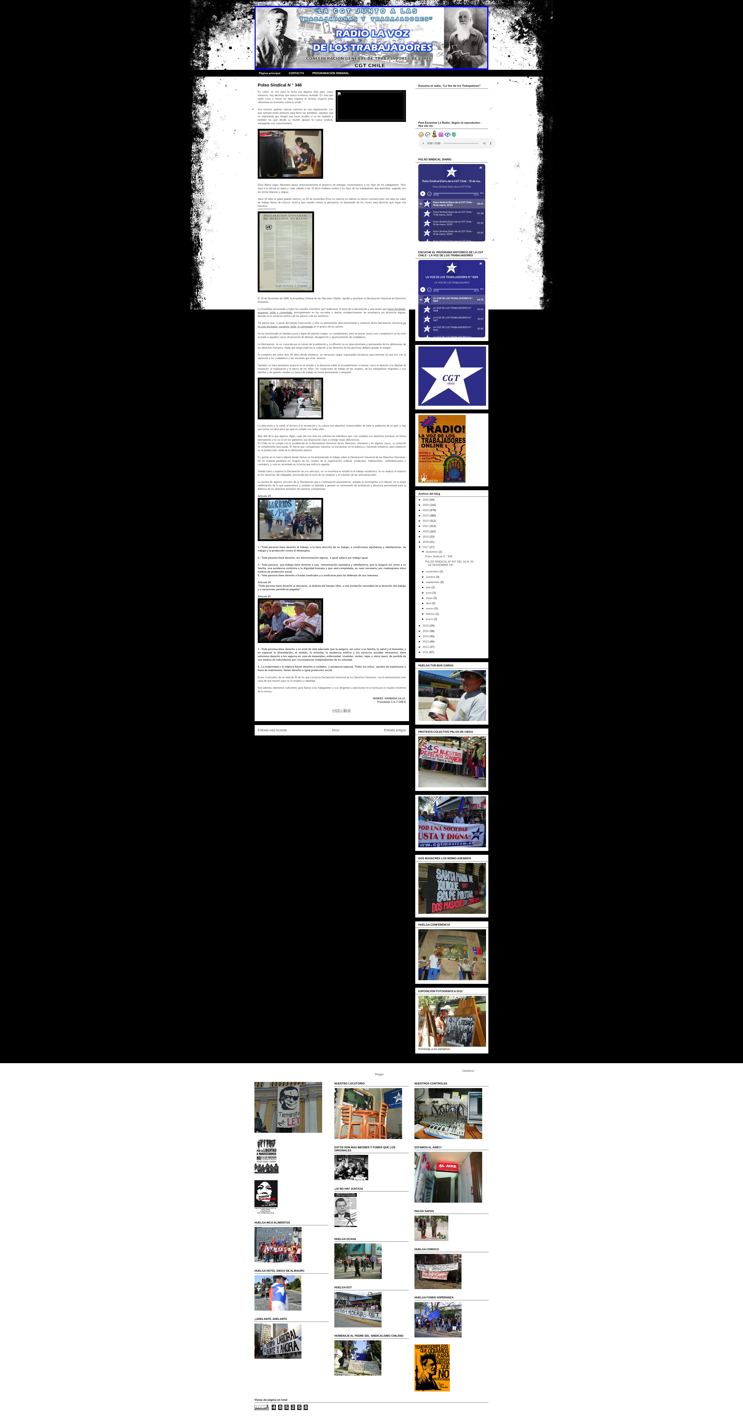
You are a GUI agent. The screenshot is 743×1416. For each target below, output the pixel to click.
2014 (426, 636)
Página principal (269, 73)
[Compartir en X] (341, 711)
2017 (426, 547)
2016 (426, 625)
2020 (426, 531)
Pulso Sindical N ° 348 (438, 556)
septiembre (433, 582)
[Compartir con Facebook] (345, 711)
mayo (429, 597)
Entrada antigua (395, 730)
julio (428, 587)
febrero (431, 613)
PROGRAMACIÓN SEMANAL (330, 73)
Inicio (335, 730)
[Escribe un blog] (338, 711)
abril (429, 603)
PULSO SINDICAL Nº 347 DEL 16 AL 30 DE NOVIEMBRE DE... (449, 563)
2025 (426, 504)
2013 (426, 641)
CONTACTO (296, 73)
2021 (426, 526)
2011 (426, 652)
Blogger (379, 1074)
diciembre (432, 551)
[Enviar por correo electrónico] (334, 711)
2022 (426, 520)
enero (430, 619)
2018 (426, 541)
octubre (431, 576)
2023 (426, 515)
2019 (426, 536)
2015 (426, 631)
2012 (426, 646)
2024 (426, 510)
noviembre (433, 571)
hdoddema (468, 1070)
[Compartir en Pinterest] (349, 711)
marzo (430, 608)
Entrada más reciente (272, 730)
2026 (426, 499)
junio (429, 592)
